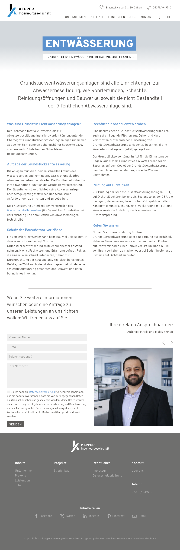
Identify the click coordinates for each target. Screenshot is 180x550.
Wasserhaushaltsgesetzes (24, 210)
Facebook (46, 516)
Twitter (70, 516)
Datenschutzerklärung (42, 392)
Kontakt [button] (146, 17)
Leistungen (22, 480)
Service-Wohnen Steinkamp (142, 538)
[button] (163, 343)
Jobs (132, 17)
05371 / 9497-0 (162, 8)
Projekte (20, 475)
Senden (15, 424)
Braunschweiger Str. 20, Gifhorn (124, 8)
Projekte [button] (97, 17)
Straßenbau (61, 470)
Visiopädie (93, 538)
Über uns (137, 470)
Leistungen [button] (116, 17)
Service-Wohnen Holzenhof (113, 538)
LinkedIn (93, 516)
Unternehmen (75, 17)
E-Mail (142, 516)
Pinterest (118, 516)
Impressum (100, 470)
